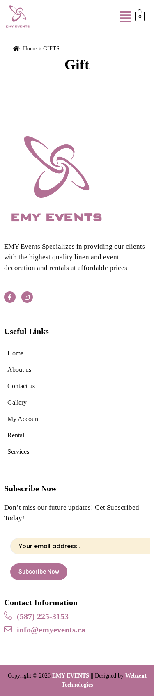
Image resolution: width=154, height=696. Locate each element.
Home (30, 49)
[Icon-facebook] (10, 297)
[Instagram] (27, 297)
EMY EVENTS (70, 676)
